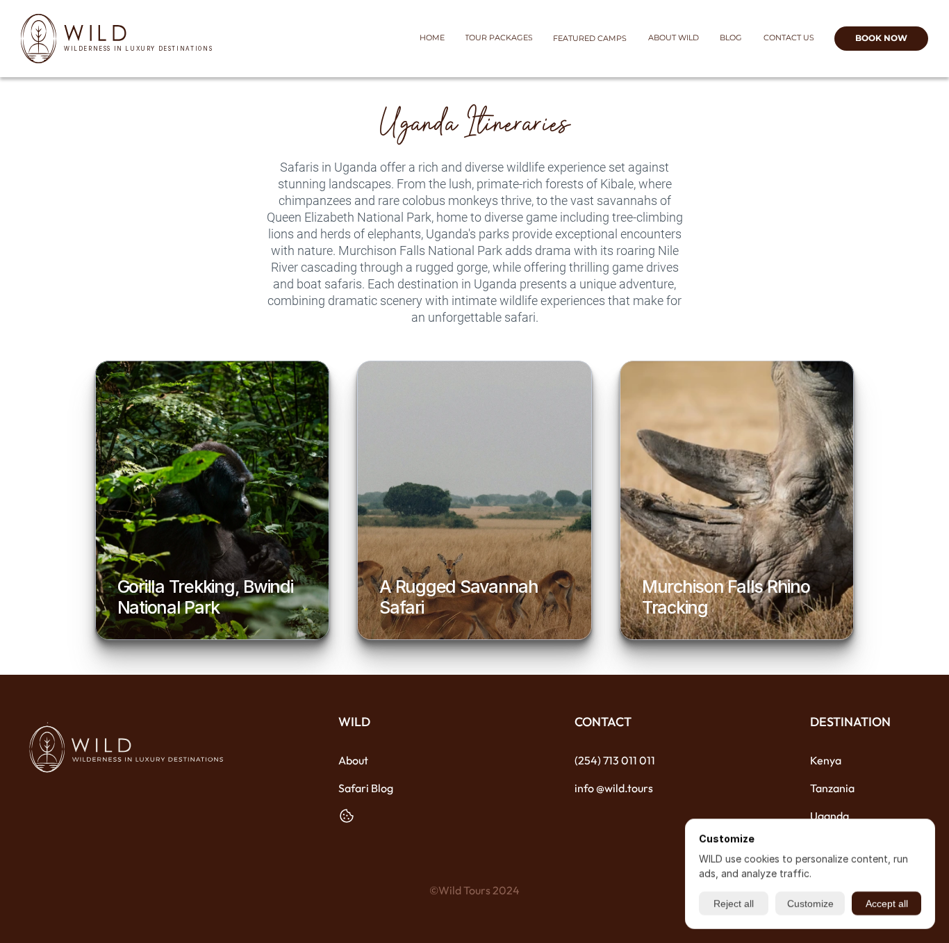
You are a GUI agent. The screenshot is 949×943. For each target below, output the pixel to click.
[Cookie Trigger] (346, 815)
